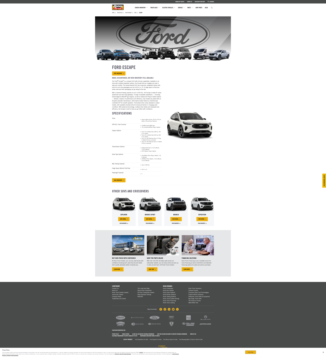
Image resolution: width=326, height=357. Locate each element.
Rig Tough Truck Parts (194, 298)
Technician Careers (117, 294)
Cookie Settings (125, 334)
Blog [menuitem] (206, 7)
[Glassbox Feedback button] (324, 181)
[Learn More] (128, 245)
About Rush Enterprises (144, 290)
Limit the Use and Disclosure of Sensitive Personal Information (172, 334)
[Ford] (154, 320)
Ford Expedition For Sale (141, 339)
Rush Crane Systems (169, 292)
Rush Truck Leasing (169, 303)
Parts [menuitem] (189, 7)
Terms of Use (193, 334)
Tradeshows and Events (119, 298)
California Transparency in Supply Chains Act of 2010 (124, 336)
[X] (177, 309)
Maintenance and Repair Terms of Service (150, 336)
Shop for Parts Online (155, 258)
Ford (135, 12)
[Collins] (188, 326)
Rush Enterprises (168, 288)
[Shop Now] (163, 245)
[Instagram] (165, 309)
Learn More (117, 269)
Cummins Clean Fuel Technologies (198, 292)
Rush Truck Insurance (194, 288)
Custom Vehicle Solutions (195, 294)
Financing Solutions (189, 258)
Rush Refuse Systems (169, 294)
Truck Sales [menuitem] (154, 7)
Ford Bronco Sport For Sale (170, 339)
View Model (125, 219)
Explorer (123, 215)
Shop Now (151, 269)
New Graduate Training (144, 294)
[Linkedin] (169, 309)
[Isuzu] (188, 320)
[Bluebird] (137, 326)
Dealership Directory (200, 1)
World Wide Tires (193, 303)
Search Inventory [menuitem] (140, 7)
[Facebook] (160, 309)
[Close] (323, 352)
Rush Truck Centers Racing (171, 298)
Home (113, 12)
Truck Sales (120, 12)
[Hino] (171, 320)
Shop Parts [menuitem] (199, 7)
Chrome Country (193, 290)
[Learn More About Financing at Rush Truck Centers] (198, 245)
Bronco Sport (150, 215)
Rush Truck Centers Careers (120, 292)
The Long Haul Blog (143, 288)
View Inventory (118, 73)
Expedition (202, 215)
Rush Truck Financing (169, 300)
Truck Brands (128, 12)
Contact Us (189, 1)
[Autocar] (120, 326)
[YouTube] (173, 309)
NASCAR (140, 296)
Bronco (176, 215)
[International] (137, 320)
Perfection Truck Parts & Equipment (199, 296)
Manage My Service (179, 1)
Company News (116, 296)
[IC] (171, 326)
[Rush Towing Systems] (205, 326)
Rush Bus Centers (168, 290)
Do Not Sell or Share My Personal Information (143, 334)
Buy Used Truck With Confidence (124, 258)
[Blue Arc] (205, 320)
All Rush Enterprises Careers (146, 292)
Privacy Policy (115, 334)
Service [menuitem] (180, 7)
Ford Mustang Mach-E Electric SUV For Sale (190, 339)
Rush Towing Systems (169, 296)
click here (141, 352)
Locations (211, 1)
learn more (188, 270)
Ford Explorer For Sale (155, 339)
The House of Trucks (194, 300)
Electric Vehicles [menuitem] (167, 7)
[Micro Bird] (154, 326)
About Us (115, 290)
